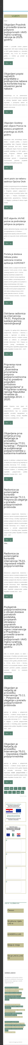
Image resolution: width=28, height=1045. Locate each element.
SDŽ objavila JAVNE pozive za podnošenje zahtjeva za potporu (15, 221)
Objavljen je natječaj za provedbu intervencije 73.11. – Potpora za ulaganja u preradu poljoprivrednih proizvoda (15, 696)
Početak (7, 788)
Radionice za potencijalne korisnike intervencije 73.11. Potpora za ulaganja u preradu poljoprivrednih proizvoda (15, 498)
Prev (11, 788)
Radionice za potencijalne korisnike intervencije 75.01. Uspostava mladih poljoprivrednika (15, 560)
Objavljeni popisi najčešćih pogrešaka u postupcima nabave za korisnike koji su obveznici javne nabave (15, 81)
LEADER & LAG (14, 934)
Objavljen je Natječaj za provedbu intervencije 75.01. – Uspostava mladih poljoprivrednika (15, 750)
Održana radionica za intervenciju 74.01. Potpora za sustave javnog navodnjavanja (14, 318)
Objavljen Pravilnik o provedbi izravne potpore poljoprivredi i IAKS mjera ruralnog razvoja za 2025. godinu (15, 32)
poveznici (11, 58)
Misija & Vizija (13, 945)
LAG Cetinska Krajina (13, 5)
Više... (7, 63)
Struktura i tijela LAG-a (14, 922)
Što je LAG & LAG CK (15, 957)
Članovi (10, 910)
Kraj (22, 792)
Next (18, 792)
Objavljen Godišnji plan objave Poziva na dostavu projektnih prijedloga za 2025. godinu (15, 129)
